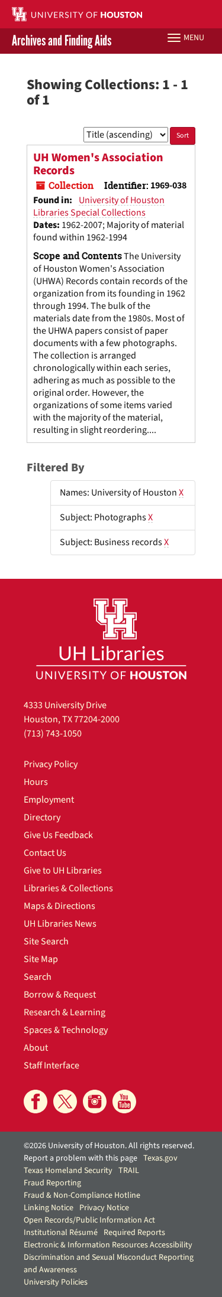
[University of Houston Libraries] (111, 638)
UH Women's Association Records (98, 164)
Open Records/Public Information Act (89, 1220)
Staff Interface (51, 1065)
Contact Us (45, 852)
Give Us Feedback (58, 835)
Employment (49, 799)
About (36, 1047)
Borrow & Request (60, 994)
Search (38, 976)
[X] (65, 1101)
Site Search (46, 941)
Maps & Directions (59, 906)
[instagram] (95, 1101)
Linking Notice (48, 1208)
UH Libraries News (60, 923)
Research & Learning (64, 1012)
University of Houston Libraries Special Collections (99, 206)
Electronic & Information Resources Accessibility (108, 1245)
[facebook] (35, 1101)
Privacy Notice (104, 1208)
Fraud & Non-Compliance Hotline (82, 1195)
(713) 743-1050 (53, 733)
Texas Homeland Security (68, 1171)
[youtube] (124, 1101)
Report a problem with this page (80, 1158)
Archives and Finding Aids (61, 41)
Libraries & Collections (68, 888)
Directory (42, 817)
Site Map (41, 959)
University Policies (56, 1282)
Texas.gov (160, 1158)
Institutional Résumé (61, 1233)
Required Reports (134, 1233)
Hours (36, 781)
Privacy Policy (51, 764)
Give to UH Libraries (63, 870)
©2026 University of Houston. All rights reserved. (109, 1146)
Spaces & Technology (66, 1030)
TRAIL (128, 1171)
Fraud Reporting (52, 1183)
